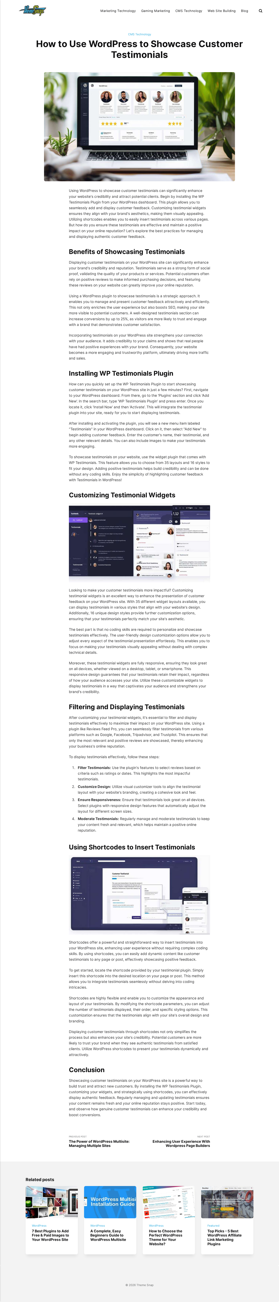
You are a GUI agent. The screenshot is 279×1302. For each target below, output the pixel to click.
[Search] (260, 10)
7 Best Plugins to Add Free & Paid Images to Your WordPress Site (50, 1235)
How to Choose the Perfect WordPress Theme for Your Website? (165, 1237)
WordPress (39, 1226)
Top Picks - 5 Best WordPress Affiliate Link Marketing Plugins (225, 1237)
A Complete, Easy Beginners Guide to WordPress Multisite (108, 1235)
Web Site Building (222, 11)
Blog (244, 11)
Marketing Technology (118, 11)
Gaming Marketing (155, 11)
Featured (214, 1226)
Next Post (181, 1141)
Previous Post (99, 1141)
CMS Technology (188, 11)
